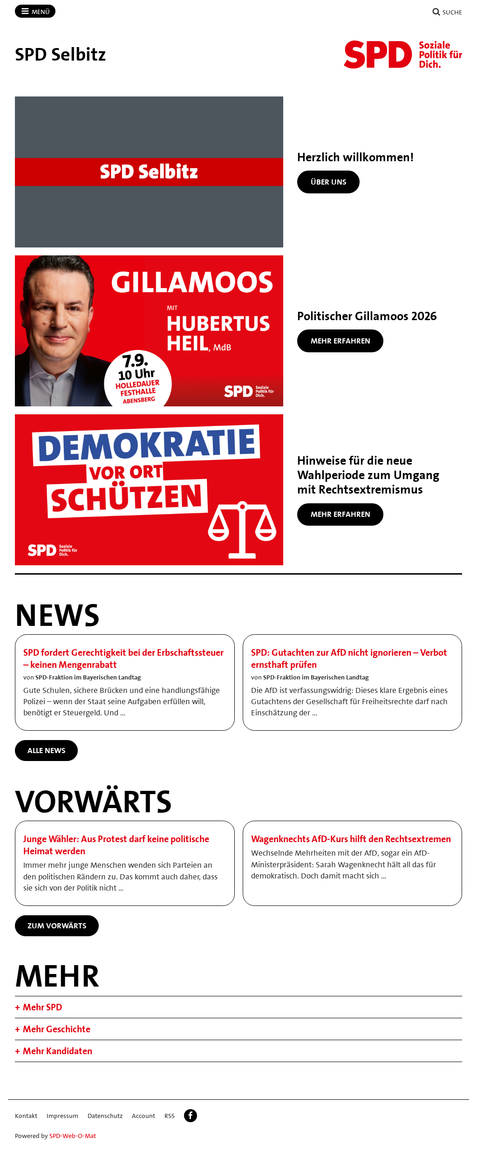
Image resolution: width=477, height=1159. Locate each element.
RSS (169, 1115)
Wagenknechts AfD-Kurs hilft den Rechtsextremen (351, 839)
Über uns (329, 182)
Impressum (62, 1115)
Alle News (46, 750)
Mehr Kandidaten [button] (57, 1051)
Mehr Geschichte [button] (56, 1029)
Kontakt (26, 1115)
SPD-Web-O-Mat (72, 1136)
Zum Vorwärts (57, 925)
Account (143, 1115)
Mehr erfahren (340, 341)
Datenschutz (105, 1115)
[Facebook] (190, 1115)
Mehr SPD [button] (42, 1007)
